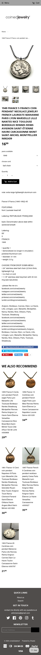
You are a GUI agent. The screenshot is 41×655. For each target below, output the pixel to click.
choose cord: (6, 161)
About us (20, 597)
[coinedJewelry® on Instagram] (26, 618)
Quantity (5, 171)
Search (20, 600)
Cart (37, 2)
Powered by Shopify (28, 641)
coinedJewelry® (14, 641)
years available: (7, 151)
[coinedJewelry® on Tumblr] (33, 618)
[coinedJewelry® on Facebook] (14, 618)
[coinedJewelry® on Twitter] (8, 618)
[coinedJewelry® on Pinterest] (20, 618)
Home (4, 31)
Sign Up (35, 630)
